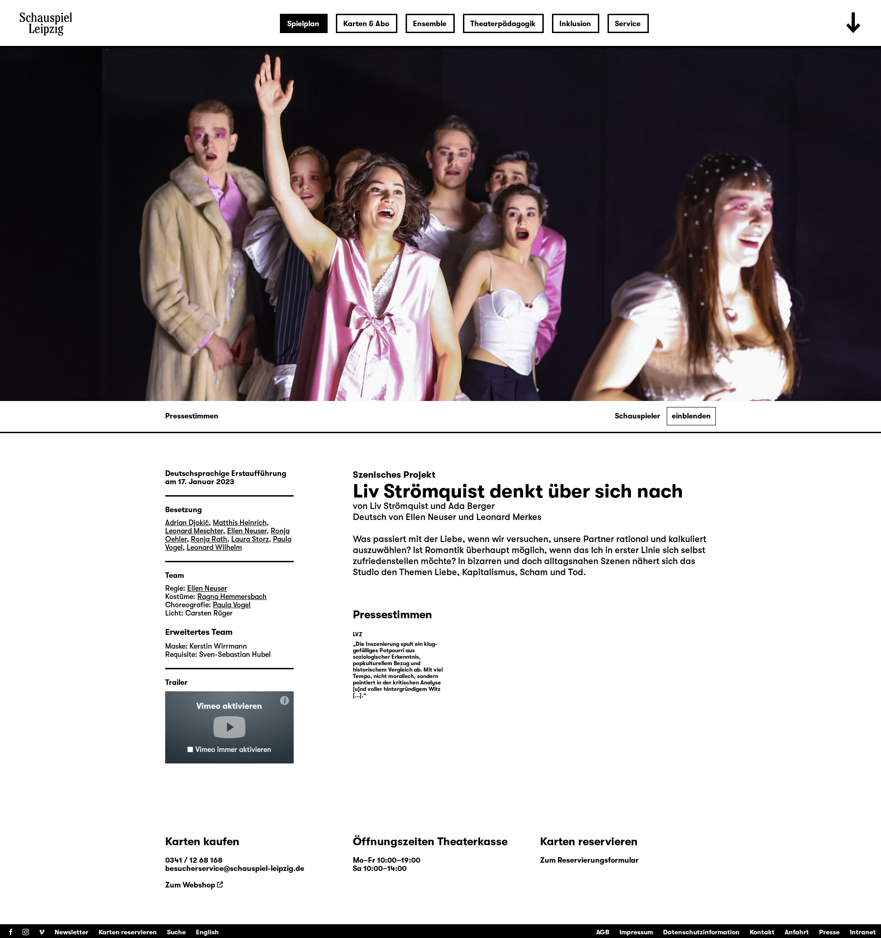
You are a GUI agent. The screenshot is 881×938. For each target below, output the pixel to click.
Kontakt (762, 932)
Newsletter (72, 932)
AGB (602, 932)
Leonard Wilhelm (214, 547)
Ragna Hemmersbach (232, 597)
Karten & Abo (366, 24)
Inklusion (575, 24)
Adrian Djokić (187, 523)
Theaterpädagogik (502, 24)
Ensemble (429, 24)
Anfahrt (797, 932)
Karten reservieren (128, 932)
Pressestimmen (191, 416)
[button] (229, 727)
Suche (176, 932)
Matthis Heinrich (240, 523)
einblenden (691, 416)
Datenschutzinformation (701, 932)
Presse (829, 932)
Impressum (636, 932)
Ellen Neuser (247, 531)
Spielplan (303, 24)
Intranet (863, 932)
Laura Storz (250, 539)
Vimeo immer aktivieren (233, 750)
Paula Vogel (232, 605)
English (207, 932)
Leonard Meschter (194, 531)
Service (628, 24)
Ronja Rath (209, 539)
